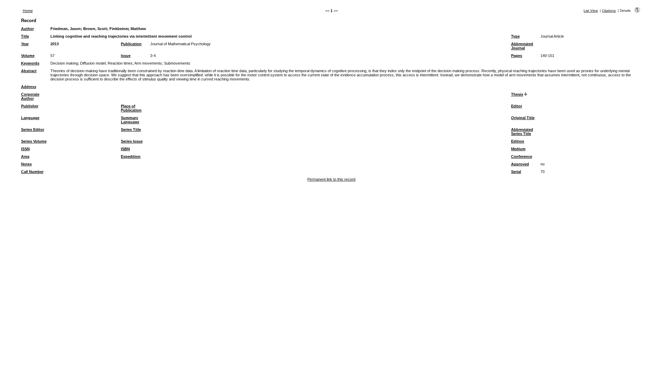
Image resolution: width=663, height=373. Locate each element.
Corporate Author (30, 96)
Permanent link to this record (331, 179)
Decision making (64, 63)
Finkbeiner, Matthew (127, 29)
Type (515, 36)
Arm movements (148, 63)
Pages (516, 56)
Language (30, 118)
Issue (126, 56)
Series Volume (34, 141)
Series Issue (132, 141)
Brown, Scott (95, 29)
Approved (520, 164)
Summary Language (130, 120)
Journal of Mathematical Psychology (180, 44)
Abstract (29, 71)
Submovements (177, 63)
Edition (517, 141)
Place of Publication (131, 108)
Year (25, 44)
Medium (518, 149)
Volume (28, 56)
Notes (26, 164)
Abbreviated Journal (522, 46)
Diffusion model (93, 63)
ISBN (125, 149)
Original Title (523, 118)
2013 (54, 44)
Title (25, 36)
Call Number (32, 172)
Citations (609, 10)
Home (28, 11)
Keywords (30, 63)
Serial (516, 172)
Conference (521, 156)
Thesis (517, 94)
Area (25, 156)
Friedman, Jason (65, 29)
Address (28, 87)
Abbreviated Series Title (522, 131)
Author (27, 29)
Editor (516, 106)
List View (591, 10)
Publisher (29, 106)
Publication (131, 44)
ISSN (25, 149)
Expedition (131, 156)
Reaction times (120, 63)
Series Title (131, 129)
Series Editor (32, 129)
